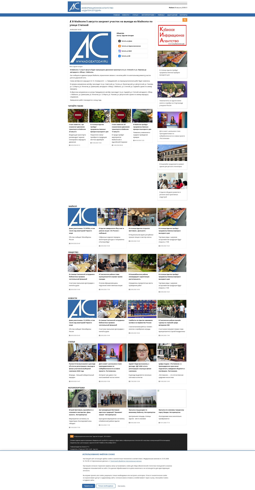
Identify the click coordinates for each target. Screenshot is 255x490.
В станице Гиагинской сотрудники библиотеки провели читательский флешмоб (82, 276)
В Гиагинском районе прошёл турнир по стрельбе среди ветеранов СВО (170, 322)
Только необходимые (105, 486)
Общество (120, 33)
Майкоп (72, 206)
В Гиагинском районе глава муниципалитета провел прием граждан (110, 276)
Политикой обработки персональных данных (125, 461)
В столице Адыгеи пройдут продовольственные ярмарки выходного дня (169, 72)
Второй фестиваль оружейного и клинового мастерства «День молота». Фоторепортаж (81, 412)
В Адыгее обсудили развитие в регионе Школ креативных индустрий (170, 194)
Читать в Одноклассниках (131, 46)
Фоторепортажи (148, 15)
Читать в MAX (127, 51)
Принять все (88, 486)
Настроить (121, 486)
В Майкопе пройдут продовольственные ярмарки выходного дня (142, 127)
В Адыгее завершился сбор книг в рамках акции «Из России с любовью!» (111, 230)
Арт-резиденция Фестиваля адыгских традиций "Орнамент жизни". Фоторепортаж (110, 412)
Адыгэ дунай (172, 15)
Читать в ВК (126, 56)
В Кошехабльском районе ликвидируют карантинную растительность (139, 276)
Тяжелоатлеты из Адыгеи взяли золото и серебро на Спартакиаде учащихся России (171, 103)
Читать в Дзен (127, 41)
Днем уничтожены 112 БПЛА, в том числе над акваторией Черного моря (82, 230)
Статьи (135, 15)
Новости (125, 15)
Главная (116, 15)
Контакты (183, 15)
